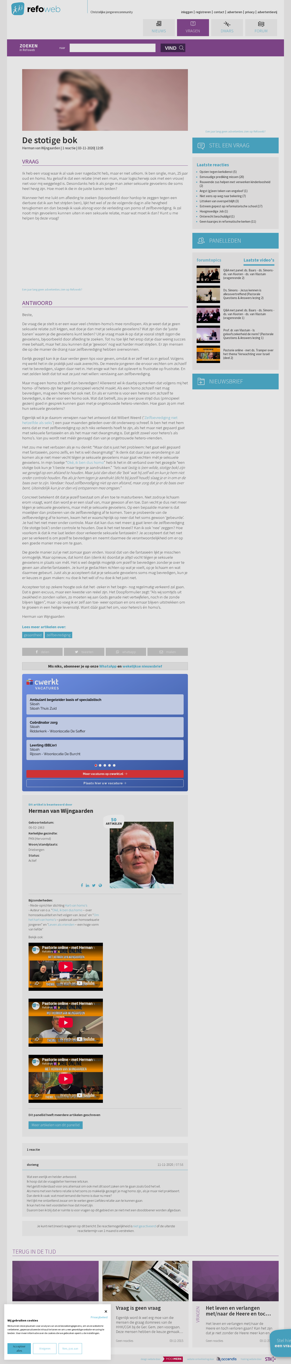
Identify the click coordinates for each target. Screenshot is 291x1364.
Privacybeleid (99, 1317)
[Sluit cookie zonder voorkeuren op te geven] (106, 1311)
